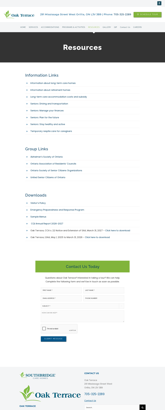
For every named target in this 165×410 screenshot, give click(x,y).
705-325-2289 (122, 14)
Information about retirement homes (50, 89)
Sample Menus (38, 216)
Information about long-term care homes (53, 83)
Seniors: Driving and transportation (49, 103)
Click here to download (117, 230)
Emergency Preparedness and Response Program (57, 209)
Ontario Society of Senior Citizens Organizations (56, 170)
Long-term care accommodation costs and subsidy (58, 96)
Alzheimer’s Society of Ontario (46, 156)
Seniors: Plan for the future (44, 117)
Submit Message (53, 339)
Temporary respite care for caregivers (51, 131)
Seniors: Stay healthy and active (47, 124)
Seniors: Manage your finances (47, 110)
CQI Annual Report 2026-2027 (46, 223)
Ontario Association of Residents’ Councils (53, 163)
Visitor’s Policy (38, 203)
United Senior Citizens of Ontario (47, 177)
